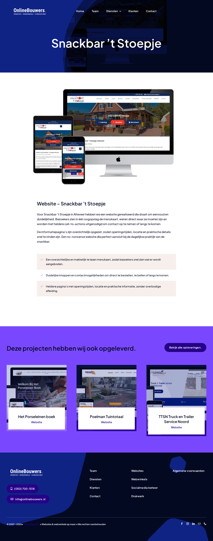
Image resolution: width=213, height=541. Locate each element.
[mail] (199, 523)
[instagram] (187, 523)
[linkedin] (193, 523)
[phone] (205, 523)
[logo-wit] (30, 8)
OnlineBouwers (31, 524)
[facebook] (182, 523)
